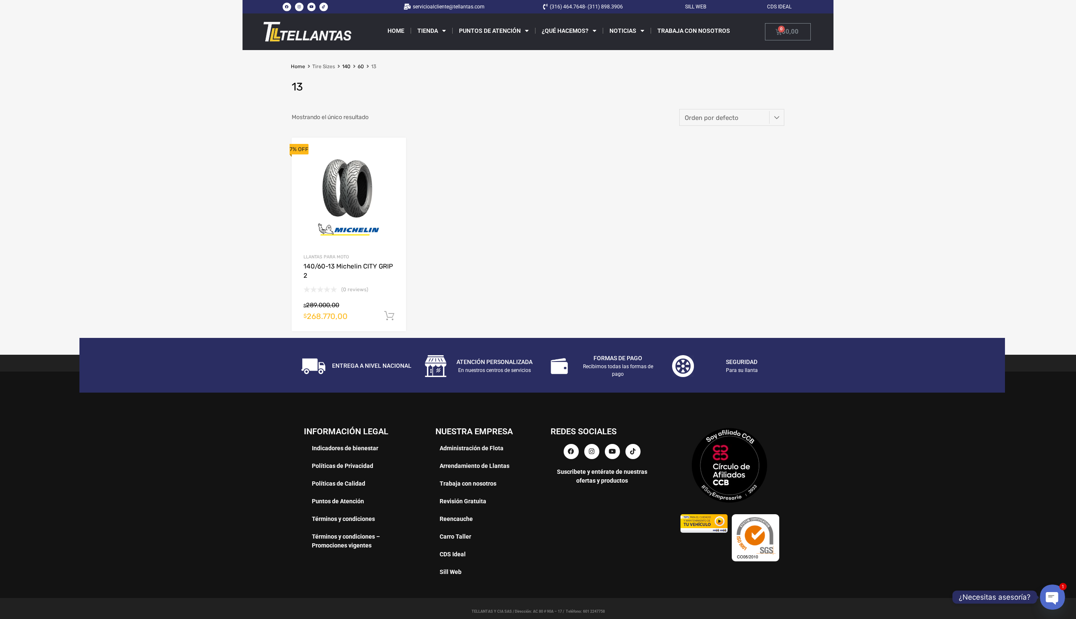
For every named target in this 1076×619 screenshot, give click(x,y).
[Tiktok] (323, 7)
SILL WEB (695, 7)
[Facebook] (286, 7)
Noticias (622, 30)
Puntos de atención (490, 30)
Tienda (427, 30)
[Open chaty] (1052, 597)
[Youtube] (311, 7)
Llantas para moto (326, 257)
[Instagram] (299, 7)
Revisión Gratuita (463, 501)
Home (396, 30)
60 (361, 66)
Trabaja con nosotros (693, 30)
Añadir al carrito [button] (389, 316)
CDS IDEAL (779, 7)
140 (346, 66)
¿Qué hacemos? (565, 30)
